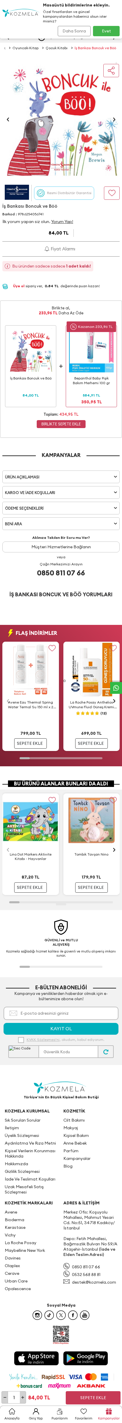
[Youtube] (84, 1315)
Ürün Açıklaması (22, 477)
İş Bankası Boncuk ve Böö (95, 48)
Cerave (12, 1273)
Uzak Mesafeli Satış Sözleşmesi (24, 1189)
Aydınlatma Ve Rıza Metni (30, 1143)
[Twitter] (61, 1315)
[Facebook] (73, 1315)
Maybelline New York (25, 1250)
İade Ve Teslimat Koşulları (30, 1179)
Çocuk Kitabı (57, 48)
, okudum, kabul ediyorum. (65, 1039)
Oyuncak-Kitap (25, 48)
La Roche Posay (20, 1242)
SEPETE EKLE (30, 743)
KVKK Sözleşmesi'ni (43, 1039)
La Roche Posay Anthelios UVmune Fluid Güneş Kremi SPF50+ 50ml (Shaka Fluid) (91, 704)
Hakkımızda (16, 1163)
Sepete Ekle (93, 1397)
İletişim (12, 1127)
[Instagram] (37, 1315)
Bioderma (14, 1219)
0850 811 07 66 (61, 572)
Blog (68, 1166)
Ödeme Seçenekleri (24, 508)
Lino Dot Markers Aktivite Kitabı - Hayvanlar (31, 856)
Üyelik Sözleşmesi (22, 1135)
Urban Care (16, 1281)
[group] (61, 119)
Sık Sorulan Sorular (23, 1120)
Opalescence (18, 1288)
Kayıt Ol (61, 1028)
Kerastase (15, 1227)
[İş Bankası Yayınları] (17, 193)
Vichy (10, 1235)
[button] (8, 119)
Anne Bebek (75, 1143)
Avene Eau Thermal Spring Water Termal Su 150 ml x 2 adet (30, 704)
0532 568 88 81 (86, 1274)
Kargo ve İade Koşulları (30, 492)
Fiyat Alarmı (62, 249)
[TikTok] (49, 1315)
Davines (13, 1258)
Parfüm (70, 1150)
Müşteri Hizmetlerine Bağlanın (61, 546)
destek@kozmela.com (94, 1282)
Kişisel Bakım (76, 1135)
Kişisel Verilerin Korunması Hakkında (30, 1153)
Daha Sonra (74, 31)
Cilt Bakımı (74, 1120)
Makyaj (70, 1127)
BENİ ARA (13, 523)
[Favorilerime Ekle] (52, 648)
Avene (11, 1212)
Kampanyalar (77, 1158)
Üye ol (19, 286)
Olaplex (12, 1265)
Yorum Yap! (62, 221)
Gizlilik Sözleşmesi (22, 1171)
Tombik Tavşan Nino (91, 854)
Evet (106, 31)
